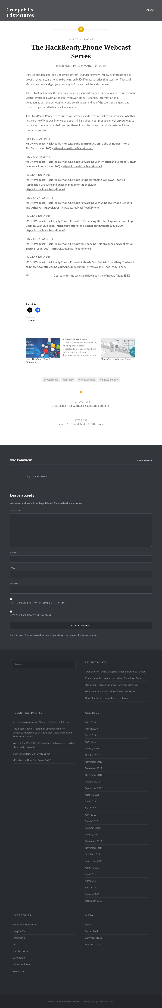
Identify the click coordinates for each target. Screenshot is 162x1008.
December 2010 (93, 900)
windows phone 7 (109, 379)
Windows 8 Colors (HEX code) (54, 721)
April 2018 (90, 741)
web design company (24, 721)
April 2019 (90, 721)
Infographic (19, 937)
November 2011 (94, 847)
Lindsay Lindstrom (67, 74)
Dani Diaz (31, 74)
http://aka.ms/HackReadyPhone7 (107, 266)
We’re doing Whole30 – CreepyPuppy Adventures (39, 743)
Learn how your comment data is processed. (75, 634)
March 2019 (91, 728)
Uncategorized (20, 951)
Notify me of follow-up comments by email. (38, 603)
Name (14, 552)
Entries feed (91, 931)
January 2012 (92, 834)
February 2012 (93, 827)
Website (15, 583)
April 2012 (90, 814)
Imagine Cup (19, 931)
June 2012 (90, 801)
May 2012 (90, 808)
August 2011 (92, 867)
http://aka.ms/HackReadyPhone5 (45, 230)
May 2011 (90, 880)
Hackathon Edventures (25, 924)
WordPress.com (106, 1001)
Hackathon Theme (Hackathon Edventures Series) (111, 684)
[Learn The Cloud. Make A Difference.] (43, 347)
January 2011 (92, 894)
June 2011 (90, 874)
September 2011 (94, 860)
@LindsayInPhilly (90, 74)
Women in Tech (21, 970)
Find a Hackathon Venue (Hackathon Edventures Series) (114, 678)
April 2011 (90, 887)
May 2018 (90, 735)
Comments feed (93, 937)
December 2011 (93, 841)
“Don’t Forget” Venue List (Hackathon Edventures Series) (115, 671)
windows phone (86, 379)
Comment (17, 510)
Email (14, 568)
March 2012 (91, 821)
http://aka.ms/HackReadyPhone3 (45, 189)
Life (15, 944)
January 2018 (92, 748)
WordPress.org (93, 944)
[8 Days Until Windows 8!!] (82, 347)
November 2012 (94, 774)
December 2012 (93, 768)
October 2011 (92, 854)
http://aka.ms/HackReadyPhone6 (71, 248)
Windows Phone (81, 39)
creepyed (73, 65)
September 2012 (94, 788)
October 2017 (92, 755)
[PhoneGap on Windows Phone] (118, 347)
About (151, 9)
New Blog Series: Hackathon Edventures (106, 698)
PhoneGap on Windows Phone (116, 359)
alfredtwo (18, 760)
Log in (88, 924)
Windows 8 (19, 957)
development (51, 379)
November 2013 (94, 761)
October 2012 (92, 781)
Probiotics (43, 476)
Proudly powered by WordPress (63, 1001)
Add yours (144, 460)
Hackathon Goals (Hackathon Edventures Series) (110, 691)
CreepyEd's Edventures (20, 12)
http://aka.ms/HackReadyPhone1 (73, 148)
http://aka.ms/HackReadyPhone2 (82, 166)
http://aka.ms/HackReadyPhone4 (80, 207)
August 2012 (92, 794)
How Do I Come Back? (38, 753)
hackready (68, 379)
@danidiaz (44, 74)
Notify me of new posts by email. (31, 615)
